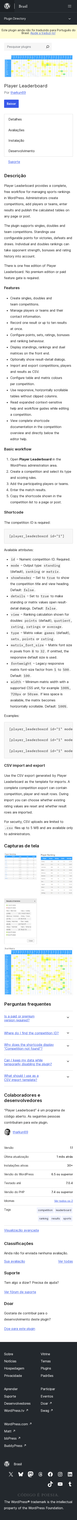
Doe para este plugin (19, 1329)
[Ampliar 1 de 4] (31, 858)
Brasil (18, 1464)
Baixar (11, 103)
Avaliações (16, 130)
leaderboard (63, 1210)
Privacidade (13, 1376)
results (56, 1218)
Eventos (47, 1396)
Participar (48, 1389)
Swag (47, 1411)
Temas (46, 1361)
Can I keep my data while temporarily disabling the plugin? (28, 1062)
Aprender (11, 1389)
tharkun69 (18, 92)
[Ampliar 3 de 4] (31, 904)
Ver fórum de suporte (20, 1292)
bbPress (12, 1438)
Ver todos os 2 (63, 1200)
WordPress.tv (16, 1411)
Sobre (8, 1354)
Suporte (14, 162)
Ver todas (65, 1261)
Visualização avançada (21, 1230)
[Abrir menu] (70, 6)
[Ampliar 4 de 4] (67, 953)
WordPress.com (18, 1424)
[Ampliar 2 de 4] (67, 858)
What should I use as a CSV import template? (21, 1078)
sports (67, 1218)
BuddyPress (15, 1446)
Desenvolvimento (21, 151)
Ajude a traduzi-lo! (42, 33)
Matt (10, 1431)
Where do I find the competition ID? (31, 1033)
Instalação (16, 140)
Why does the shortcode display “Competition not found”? (29, 1047)
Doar (46, 1403)
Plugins (46, 1368)
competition (45, 1210)
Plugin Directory (15, 18)
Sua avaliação (14, 1261)
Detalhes (15, 119)
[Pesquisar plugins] (48, 47)
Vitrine (45, 1354)
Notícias (10, 1361)
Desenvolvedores (17, 1403)
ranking (43, 1218)
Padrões (47, 1376)
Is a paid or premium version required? (19, 1018)
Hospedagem (14, 1368)
